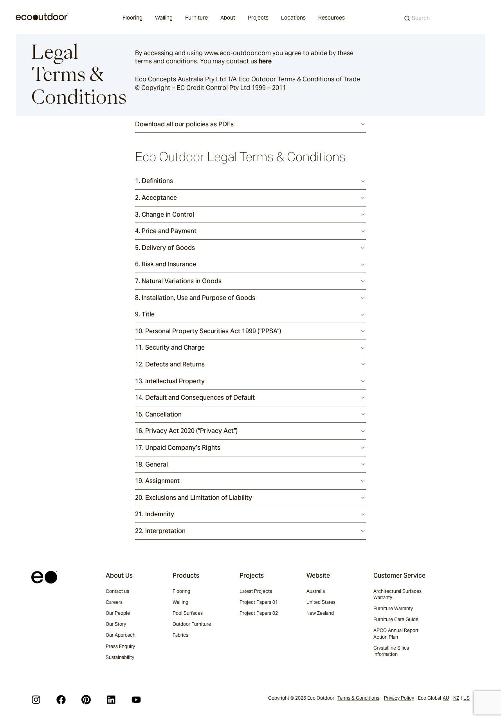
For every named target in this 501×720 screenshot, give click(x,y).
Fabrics (180, 635)
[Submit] (407, 20)
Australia (315, 591)
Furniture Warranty (393, 608)
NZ (456, 698)
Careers (114, 602)
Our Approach (120, 635)
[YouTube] (136, 699)
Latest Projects (256, 591)
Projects (258, 17)
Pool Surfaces (188, 613)
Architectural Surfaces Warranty (397, 594)
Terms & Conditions (358, 698)
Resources (331, 17)
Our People (118, 613)
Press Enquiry (120, 646)
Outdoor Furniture (192, 624)
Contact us (117, 591)
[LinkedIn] (111, 699)
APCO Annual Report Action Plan (395, 633)
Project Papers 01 (259, 602)
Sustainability (120, 657)
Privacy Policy (399, 698)
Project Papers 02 (259, 613)
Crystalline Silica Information (391, 651)
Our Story (116, 624)
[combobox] (442, 17)
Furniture (196, 17)
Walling (164, 17)
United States (320, 602)
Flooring (132, 17)
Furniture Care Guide (395, 619)
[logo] (42, 16)
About (227, 17)
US (466, 698)
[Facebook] (61, 699)
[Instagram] (36, 699)
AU (446, 698)
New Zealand (320, 613)
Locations (293, 17)
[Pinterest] (86, 699)
